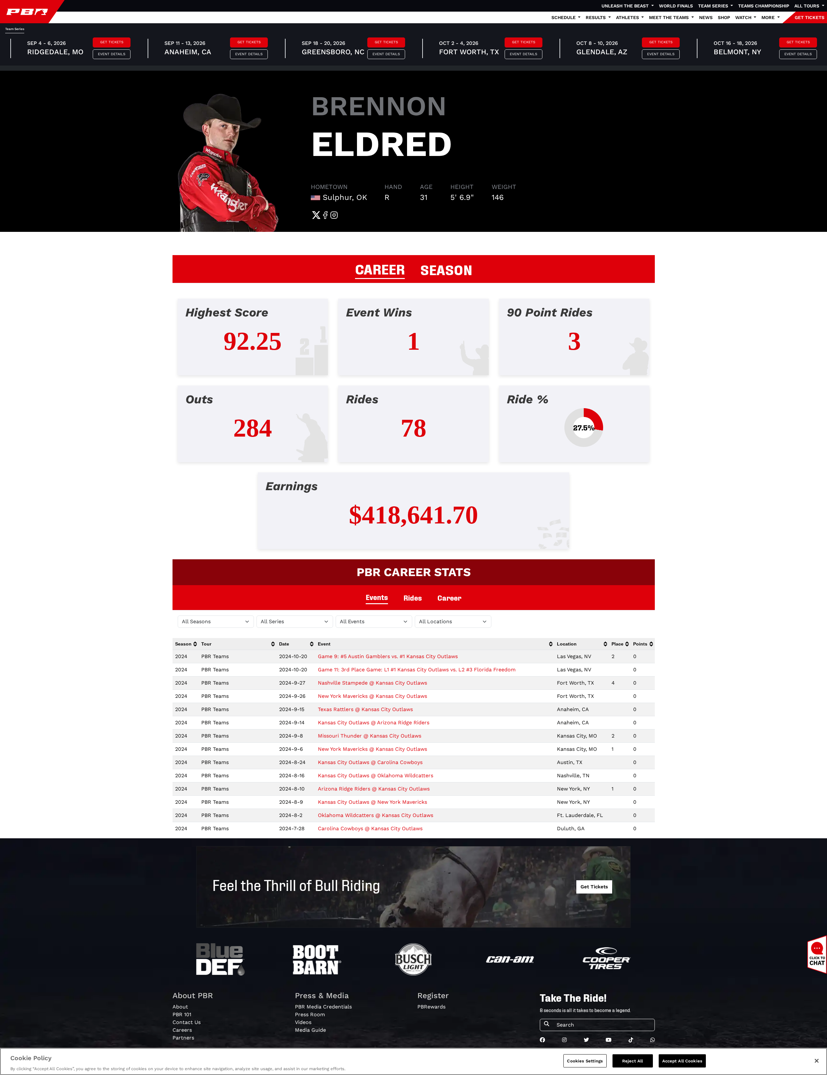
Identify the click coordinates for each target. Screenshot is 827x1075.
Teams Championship (763, 5)
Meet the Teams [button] (669, 17)
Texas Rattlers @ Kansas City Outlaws (365, 709)
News (706, 17)
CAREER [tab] (380, 268)
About (180, 1007)
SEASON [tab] (446, 269)
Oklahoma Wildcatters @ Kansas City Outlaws (375, 815)
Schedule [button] (564, 17)
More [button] (768, 17)
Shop (724, 17)
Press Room (310, 1014)
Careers (182, 1030)
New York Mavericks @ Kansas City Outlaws (372, 696)
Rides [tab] (412, 597)
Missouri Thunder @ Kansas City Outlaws (369, 736)
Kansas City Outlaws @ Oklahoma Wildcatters (375, 775)
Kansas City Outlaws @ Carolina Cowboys (370, 762)
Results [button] (596, 17)
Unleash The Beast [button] (626, 5)
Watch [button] (744, 17)
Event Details (111, 54)
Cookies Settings (585, 1060)
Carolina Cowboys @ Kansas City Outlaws (370, 828)
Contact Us (187, 1022)
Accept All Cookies (682, 1060)
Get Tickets (111, 42)
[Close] (817, 1061)
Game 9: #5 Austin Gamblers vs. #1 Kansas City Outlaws (388, 656)
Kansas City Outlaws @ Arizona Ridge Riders (373, 722)
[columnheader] (186, 644)
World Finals (676, 5)
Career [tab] (449, 597)
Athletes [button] (628, 17)
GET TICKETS (809, 17)
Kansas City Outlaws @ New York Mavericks (372, 802)
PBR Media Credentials (323, 1007)
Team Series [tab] (14, 29)
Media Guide (310, 1030)
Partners (183, 1038)
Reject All (632, 1060)
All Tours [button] (807, 5)
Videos (303, 1022)
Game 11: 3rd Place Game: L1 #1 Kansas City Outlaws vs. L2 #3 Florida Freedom (417, 670)
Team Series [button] (713, 5)
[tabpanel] (413, 429)
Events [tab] (377, 597)
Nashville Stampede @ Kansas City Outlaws (372, 683)
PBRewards (431, 1007)
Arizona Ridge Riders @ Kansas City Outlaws (374, 789)
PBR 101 (182, 1014)
